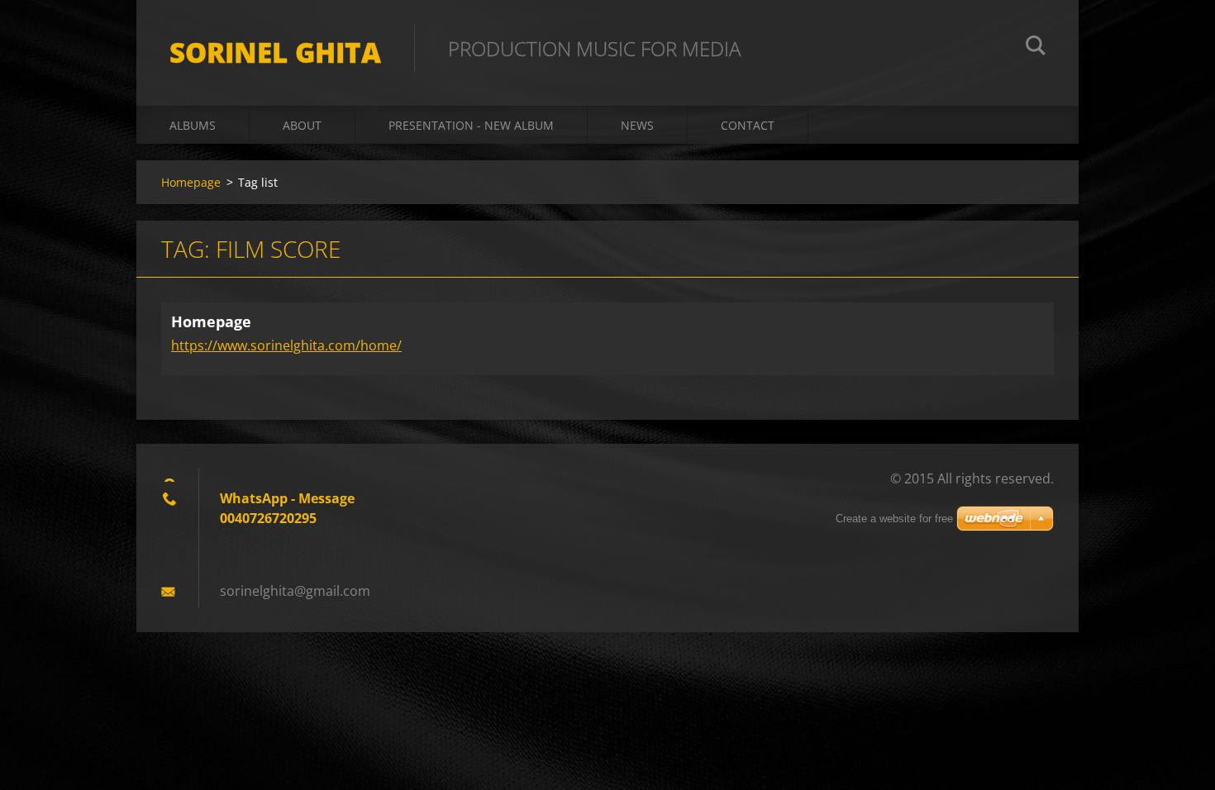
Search (1036, 48)
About (302, 125)
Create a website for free (894, 518)
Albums (192, 125)
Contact (747, 125)
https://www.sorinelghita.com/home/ (286, 345)
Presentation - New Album (471, 125)
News (637, 125)
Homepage (191, 182)
